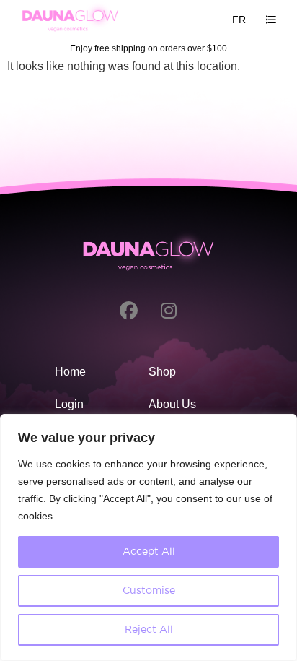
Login (69, 404)
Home (70, 372)
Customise (149, 591)
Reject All (149, 630)
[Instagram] (169, 311)
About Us (172, 404)
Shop (162, 372)
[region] (148, 537)
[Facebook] (129, 311)
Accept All (149, 552)
